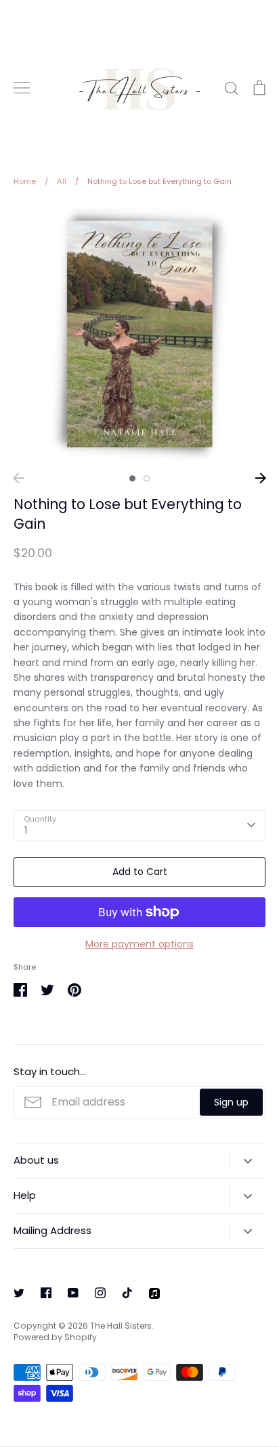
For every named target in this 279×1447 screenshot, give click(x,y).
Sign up (231, 1102)
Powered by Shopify (55, 1337)
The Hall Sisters (121, 1325)
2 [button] (147, 478)
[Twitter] (19, 1292)
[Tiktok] (127, 1292)
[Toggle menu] (22, 88)
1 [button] (132, 478)
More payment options (139, 944)
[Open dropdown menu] (247, 1161)
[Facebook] (46, 1292)
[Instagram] (100, 1292)
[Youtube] (73, 1292)
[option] (139, 334)
